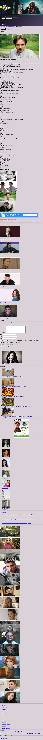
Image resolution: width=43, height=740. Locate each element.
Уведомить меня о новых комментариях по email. (10, 342)
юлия (41, 733)
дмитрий (28, 731)
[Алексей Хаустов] (10, 572)
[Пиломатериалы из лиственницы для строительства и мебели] (8, 375)
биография (5, 219)
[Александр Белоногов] (10, 596)
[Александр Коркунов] (10, 236)
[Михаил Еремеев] (10, 560)
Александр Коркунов (5, 239)
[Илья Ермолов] (10, 584)
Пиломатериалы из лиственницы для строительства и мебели (14, 376)
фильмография (13, 219)
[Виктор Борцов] (6, 477)
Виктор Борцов (5, 478)
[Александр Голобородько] (10, 268)
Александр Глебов (4, 255)
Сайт (1, 338)
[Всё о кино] (5, 10)
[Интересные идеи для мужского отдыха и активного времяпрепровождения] (8, 405)
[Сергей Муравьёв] (10, 643)
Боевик (5, 21)
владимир (25, 731)
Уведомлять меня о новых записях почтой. (9, 344)
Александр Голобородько (6, 270)
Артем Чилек (3, 286)
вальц (9, 219)
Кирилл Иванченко (5, 508)
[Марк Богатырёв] (8, 316)
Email (1, 336)
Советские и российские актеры (10, 17)
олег (15, 733)
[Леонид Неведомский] (10, 679)
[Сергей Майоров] (10, 691)
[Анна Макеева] (6, 487)
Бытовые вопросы (6, 22)
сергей (21, 733)
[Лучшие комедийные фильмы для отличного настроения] (8, 395)
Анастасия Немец (5, 363)
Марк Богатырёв (4, 318)
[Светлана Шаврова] (10, 300)
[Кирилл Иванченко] (6, 507)
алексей (5, 731)
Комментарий (3, 332)
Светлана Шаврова (5, 302)
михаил (8, 733)
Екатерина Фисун (5, 498)
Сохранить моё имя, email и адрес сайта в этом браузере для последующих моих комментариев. (20, 340)
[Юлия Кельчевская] (10, 702)
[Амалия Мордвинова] (10, 667)
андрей (1, 219)
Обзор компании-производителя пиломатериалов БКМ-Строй (14, 386)
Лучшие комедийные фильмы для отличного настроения (13, 396)
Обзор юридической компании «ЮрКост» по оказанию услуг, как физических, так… (18, 416)
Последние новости (7, 18)
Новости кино (5, 19)
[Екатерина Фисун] (6, 497)
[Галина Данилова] (10, 548)
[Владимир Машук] (10, 631)
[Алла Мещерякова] (9, 608)
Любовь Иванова (5, 447)
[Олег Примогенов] (9, 655)
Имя (1, 334)
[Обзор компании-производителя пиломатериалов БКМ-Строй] (8, 385)
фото (38, 733)
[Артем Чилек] (10, 284)
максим (4, 733)
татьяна (24, 733)
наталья (11, 733)
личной (1, 733)
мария (6, 733)
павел (19, 733)
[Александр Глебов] (9, 252)
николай (13, 733)
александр (2, 731)
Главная (1, 26)
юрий (1, 734)
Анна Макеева (5, 488)
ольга (17, 733)
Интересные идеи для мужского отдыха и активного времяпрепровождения (17, 406)
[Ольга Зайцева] (6, 467)
